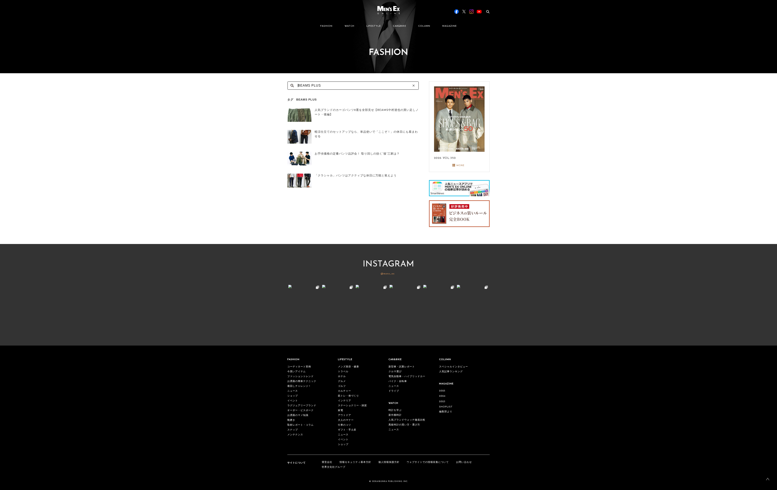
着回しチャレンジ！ (299, 386)
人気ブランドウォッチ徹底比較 (406, 420)
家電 (340, 410)
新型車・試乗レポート (401, 367)
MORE (460, 165)
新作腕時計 (395, 415)
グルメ (342, 381)
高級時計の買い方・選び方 (404, 425)
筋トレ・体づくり (348, 396)
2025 (442, 391)
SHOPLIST (446, 407)
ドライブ (393, 391)
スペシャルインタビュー (453, 367)
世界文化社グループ (333, 467)
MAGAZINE (449, 26)
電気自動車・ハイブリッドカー (406, 376)
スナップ (292, 430)
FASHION (326, 26)
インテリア (344, 401)
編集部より (445, 411)
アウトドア (344, 415)
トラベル (343, 371)
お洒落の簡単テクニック (301, 381)
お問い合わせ (464, 462)
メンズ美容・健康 (348, 367)
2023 (442, 401)
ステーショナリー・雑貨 (352, 405)
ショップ (292, 396)
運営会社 (327, 462)
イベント (292, 401)
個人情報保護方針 (388, 462)
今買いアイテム (296, 371)
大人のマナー (346, 420)
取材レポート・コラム (300, 425)
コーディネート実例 (299, 367)
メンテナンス (295, 435)
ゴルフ (342, 386)
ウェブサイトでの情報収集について (428, 462)
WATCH (349, 26)
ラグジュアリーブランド (301, 405)
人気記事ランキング (451, 371)
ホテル (342, 376)
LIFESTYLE (373, 26)
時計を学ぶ (395, 410)
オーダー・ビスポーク (300, 410)
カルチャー (344, 391)
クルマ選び (395, 371)
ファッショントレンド (300, 376)
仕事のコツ (344, 425)
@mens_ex (388, 274)
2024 (442, 396)
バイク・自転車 (397, 381)
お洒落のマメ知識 (297, 415)
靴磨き (291, 420)
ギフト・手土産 (347, 430)
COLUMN (424, 26)
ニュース (292, 391)
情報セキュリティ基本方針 (355, 462)
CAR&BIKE (399, 26)
